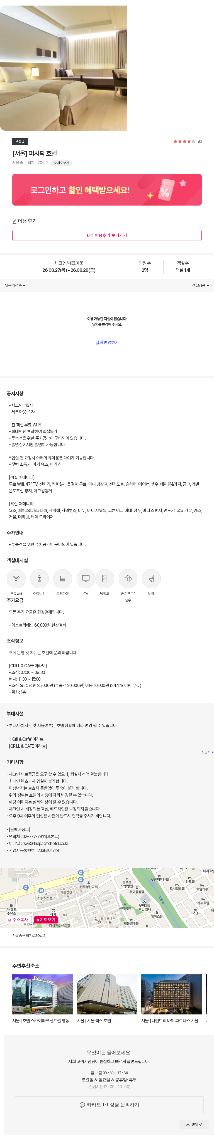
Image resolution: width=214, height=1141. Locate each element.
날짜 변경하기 (107, 342)
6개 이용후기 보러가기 (107, 235)
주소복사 (19, 919)
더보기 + (207, 752)
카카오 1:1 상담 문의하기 (112, 1104)
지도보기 (47, 919)
